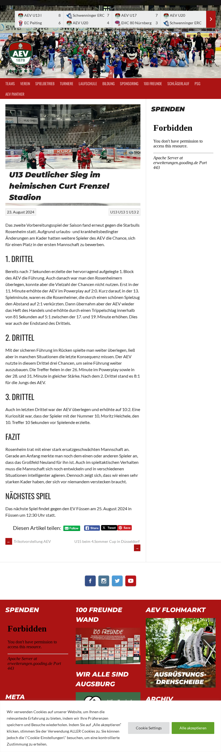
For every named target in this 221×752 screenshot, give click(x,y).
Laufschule (88, 83)
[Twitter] (117, 580)
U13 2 (134, 212)
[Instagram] (103, 580)
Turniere (66, 83)
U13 (113, 212)
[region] (110, 726)
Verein (25, 83)
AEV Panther (14, 94)
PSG (197, 83)
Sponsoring (129, 83)
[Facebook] (90, 580)
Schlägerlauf (178, 83)
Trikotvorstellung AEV (29, 541)
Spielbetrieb (44, 83)
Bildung (108, 83)
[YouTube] (130, 580)
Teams (10, 83)
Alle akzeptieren (192, 728)
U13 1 (123, 212)
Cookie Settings (149, 728)
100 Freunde (153, 83)
